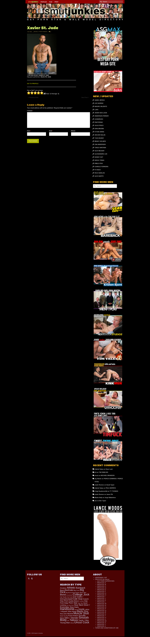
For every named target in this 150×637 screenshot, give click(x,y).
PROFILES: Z (101, 626)
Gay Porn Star (70, 603)
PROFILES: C (101, 586)
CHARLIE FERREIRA (101, 166)
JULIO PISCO (99, 125)
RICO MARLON (100, 173)
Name (29, 130)
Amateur (63, 588)
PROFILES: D (101, 588)
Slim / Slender (71, 618)
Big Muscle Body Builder (72, 592)
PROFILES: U (101, 617)
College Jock (81, 594)
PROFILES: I (101, 596)
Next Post (84, 97)
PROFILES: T (101, 616)
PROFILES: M (101, 603)
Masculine (63, 614)
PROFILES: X (101, 623)
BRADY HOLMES (100, 141)
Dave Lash (109, 469)
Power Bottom (73, 616)
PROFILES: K (101, 600)
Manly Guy (82, 611)
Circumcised (69, 595)
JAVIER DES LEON (101, 113)
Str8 (68, 620)
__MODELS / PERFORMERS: (39, 31)
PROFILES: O (101, 607)
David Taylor (110, 485)
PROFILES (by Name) (102, 579)
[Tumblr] (32, 578)
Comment (30, 110)
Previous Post (33, 97)
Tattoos (74, 620)
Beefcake (69, 590)
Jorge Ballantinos (110, 497)
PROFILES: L (101, 602)
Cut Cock (69, 597)
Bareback (80, 588)
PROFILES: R (101, 612)
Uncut (72, 623)
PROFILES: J (101, 598)
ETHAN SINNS (99, 132)
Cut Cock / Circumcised (71, 598)
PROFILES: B (101, 584)
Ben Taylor (102, 500)
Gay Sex (80, 603)
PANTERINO (99, 122)
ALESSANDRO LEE (101, 154)
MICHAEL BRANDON (107, 475)
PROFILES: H (101, 595)
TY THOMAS (114, 491)
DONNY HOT (99, 157)
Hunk (81, 609)
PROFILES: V (101, 619)
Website (73, 130)
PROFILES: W (101, 621)
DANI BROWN (99, 128)
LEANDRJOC (99, 119)
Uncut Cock (81, 622)
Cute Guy (78, 599)
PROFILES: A (101, 583)
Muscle (70, 614)
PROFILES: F (101, 591)
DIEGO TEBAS (99, 160)
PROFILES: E (101, 590)
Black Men (83, 592)
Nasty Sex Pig (64, 615)
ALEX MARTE (99, 176)
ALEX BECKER (99, 151)
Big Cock (76, 590)
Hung (76, 609)
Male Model (72, 611)
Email (51, 130)
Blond (63, 594)
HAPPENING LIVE (101, 577)
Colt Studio (63, 597)
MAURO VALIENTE (101, 106)
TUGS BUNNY (99, 138)
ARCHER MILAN (100, 135)
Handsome (67, 609)
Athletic (71, 587)
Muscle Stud (81, 613)
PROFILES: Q (101, 610)
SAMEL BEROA (100, 100)
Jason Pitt (109, 494)
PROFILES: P (101, 609)
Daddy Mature (74, 601)
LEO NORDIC (99, 103)
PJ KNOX (98, 170)
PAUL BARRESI (111, 488)
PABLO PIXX (99, 163)
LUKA (96, 109)
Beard (62, 590)
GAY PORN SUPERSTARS (105, 581)
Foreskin (81, 601)
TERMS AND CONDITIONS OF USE (106, 628)
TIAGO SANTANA (100, 147)
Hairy (76, 607)
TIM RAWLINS (103, 472)
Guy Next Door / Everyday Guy (75, 606)
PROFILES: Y (101, 624)
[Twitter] (28, 578)
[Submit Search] (100, 1)
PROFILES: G (101, 593)
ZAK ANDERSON (100, 144)
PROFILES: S (101, 614)
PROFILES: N (101, 605)
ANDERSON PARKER (102, 116)
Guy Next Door (70, 605)
